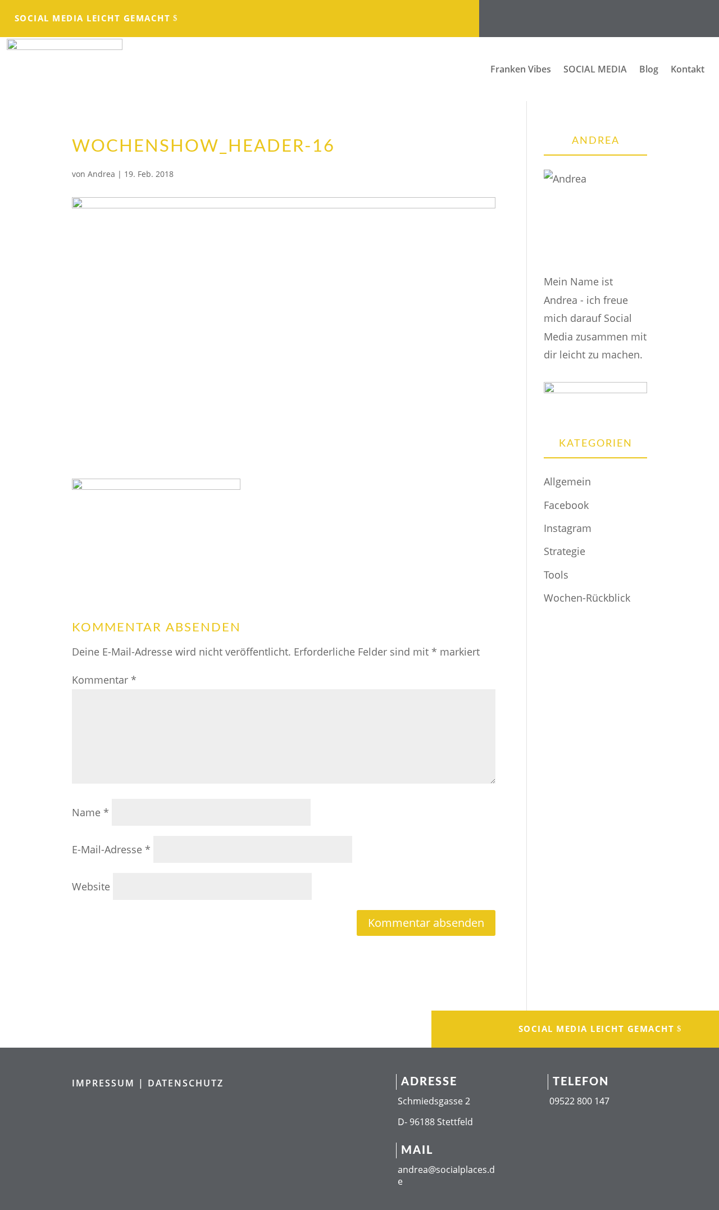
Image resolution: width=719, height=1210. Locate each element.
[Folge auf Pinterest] (656, 15)
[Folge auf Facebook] (543, 15)
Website (91, 886)
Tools (556, 574)
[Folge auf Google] (633, 15)
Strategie (564, 551)
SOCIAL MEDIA (595, 70)
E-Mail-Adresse (111, 849)
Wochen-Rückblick (587, 597)
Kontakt (687, 70)
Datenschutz (186, 1083)
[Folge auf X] (611, 15)
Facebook (566, 505)
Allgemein (567, 481)
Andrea (101, 174)
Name (90, 812)
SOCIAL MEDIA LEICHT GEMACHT (93, 18)
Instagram (567, 528)
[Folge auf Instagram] (566, 15)
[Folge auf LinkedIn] (588, 15)
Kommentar (104, 679)
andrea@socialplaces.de (446, 1175)
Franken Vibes (520, 70)
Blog (648, 70)
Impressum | (110, 1083)
